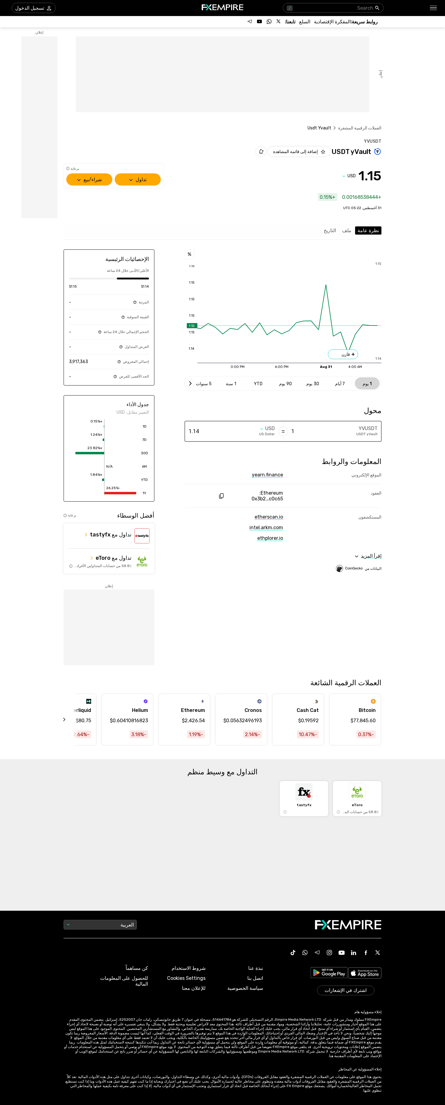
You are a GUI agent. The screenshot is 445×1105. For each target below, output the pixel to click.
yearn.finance (267, 475)
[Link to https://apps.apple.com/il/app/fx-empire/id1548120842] (364, 973)
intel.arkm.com (266, 527)
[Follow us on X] (278, 21)
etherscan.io (269, 517)
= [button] (283, 431)
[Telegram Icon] (317, 952)
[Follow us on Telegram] (249, 21)
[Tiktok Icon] (293, 952)
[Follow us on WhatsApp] (269, 21)
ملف (346, 230)
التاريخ (330, 230)
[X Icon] (377, 952)
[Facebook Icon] (365, 952)
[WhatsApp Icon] (305, 952)
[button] (433, 8)
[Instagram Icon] (329, 952)
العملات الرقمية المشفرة (359, 128)
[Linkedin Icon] (353, 952)
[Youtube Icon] (341, 952)
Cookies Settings (186, 978)
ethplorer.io (270, 538)
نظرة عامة (368, 230)
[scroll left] (71, 719)
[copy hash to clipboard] (221, 496)
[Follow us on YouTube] (259, 21)
